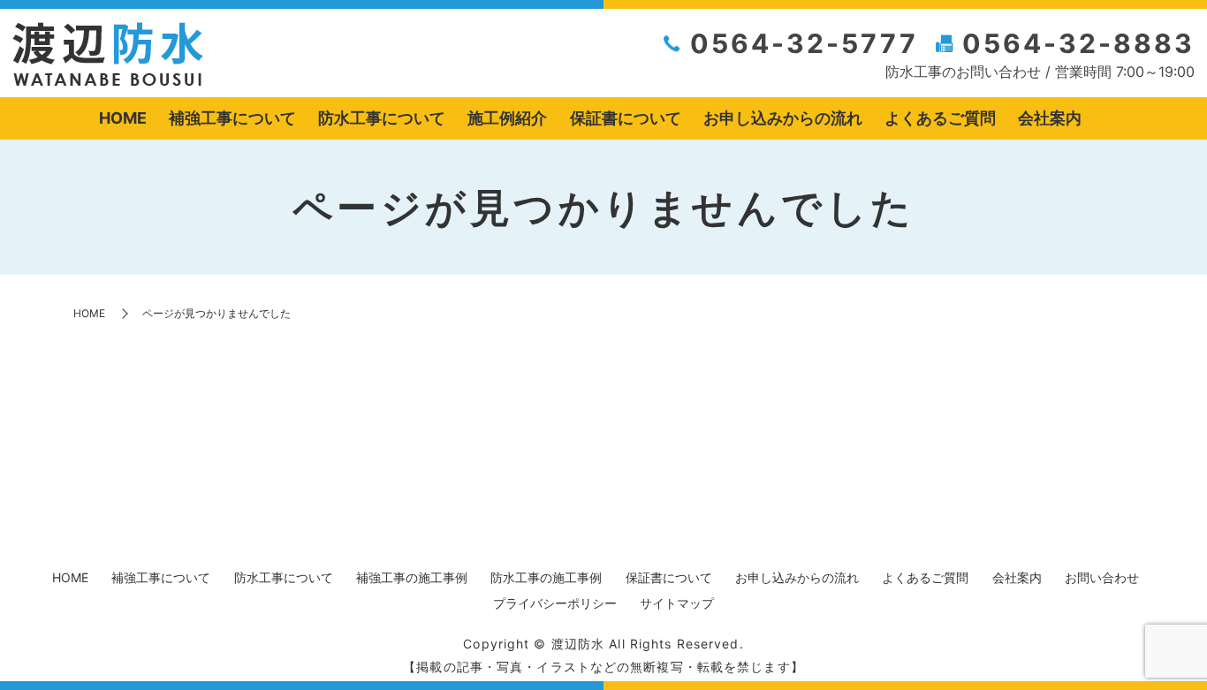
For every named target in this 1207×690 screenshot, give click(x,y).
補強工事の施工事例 (411, 577)
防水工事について (381, 118)
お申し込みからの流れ (782, 118)
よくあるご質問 (940, 118)
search (1106, 119)
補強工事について (232, 118)
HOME (123, 118)
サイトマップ (677, 602)
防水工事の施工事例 (546, 577)
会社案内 (1050, 118)
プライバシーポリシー (555, 602)
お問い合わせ (1102, 577)
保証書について (625, 118)
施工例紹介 (507, 118)
